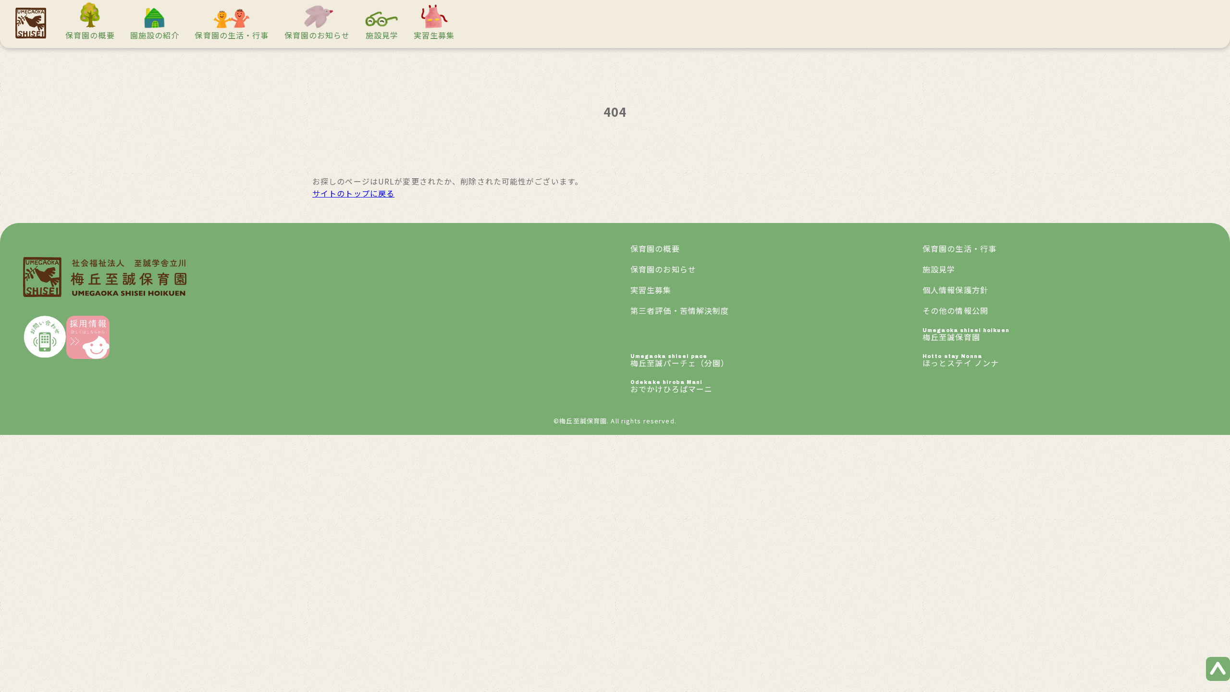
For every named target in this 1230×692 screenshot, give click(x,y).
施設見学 (382, 35)
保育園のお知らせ (317, 35)
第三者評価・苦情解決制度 (679, 310)
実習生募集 (434, 35)
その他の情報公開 (955, 310)
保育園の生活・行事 (232, 35)
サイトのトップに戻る (353, 193)
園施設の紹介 (155, 35)
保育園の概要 (90, 35)
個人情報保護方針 (955, 290)
